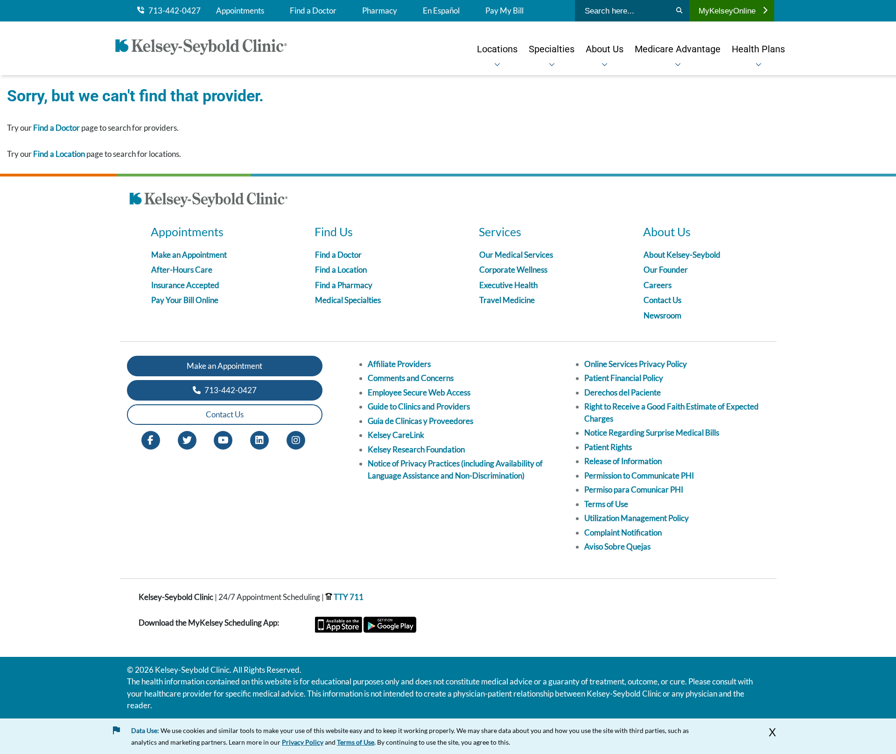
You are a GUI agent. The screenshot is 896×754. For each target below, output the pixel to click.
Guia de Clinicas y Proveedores (420, 421)
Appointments (240, 10)
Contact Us (662, 300)
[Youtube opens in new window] (223, 439)
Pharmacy (379, 10)
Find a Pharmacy (343, 285)
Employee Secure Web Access (419, 392)
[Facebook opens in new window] (150, 439)
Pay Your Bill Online (184, 300)
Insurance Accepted (185, 285)
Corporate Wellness (513, 270)
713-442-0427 (172, 10)
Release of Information (623, 461)
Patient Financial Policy (623, 378)
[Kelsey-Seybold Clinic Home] (205, 48)
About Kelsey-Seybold (682, 255)
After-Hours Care (181, 270)
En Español (441, 10)
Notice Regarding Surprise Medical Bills (651, 432)
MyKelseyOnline (727, 11)
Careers (658, 285)
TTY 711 (348, 597)
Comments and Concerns (411, 378)
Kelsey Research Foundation (416, 449)
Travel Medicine (507, 300)
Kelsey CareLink (396, 435)
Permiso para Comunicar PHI (633, 489)
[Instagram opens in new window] (296, 439)
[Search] (679, 10)
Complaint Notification (623, 532)
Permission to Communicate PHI (639, 475)
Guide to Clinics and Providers (419, 406)
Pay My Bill (504, 10)
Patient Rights (608, 447)
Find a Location (59, 154)
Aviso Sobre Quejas (617, 546)
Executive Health (508, 285)
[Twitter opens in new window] (187, 439)
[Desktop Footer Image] (208, 201)
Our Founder (666, 270)
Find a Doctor (313, 10)
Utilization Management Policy (636, 518)
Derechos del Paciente (622, 392)
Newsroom (662, 315)
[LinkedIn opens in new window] (259, 439)
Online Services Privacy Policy (635, 364)
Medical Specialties (348, 300)
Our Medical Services (516, 255)
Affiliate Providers (399, 364)
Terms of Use (606, 504)
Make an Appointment (189, 255)
